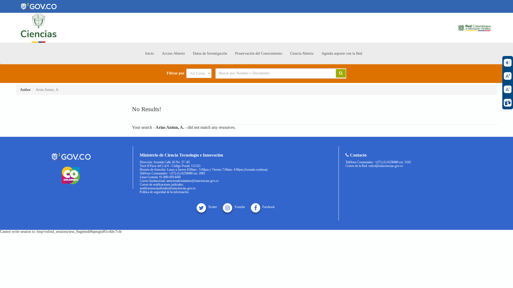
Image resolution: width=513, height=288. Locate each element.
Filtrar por (175, 73)
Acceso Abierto (173, 53)
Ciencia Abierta (301, 53)
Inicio (149, 53)
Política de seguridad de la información (164, 192)
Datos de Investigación (210, 53)
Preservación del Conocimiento (258, 53)
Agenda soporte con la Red (341, 53)
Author (25, 90)
